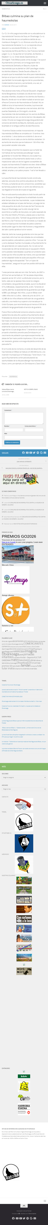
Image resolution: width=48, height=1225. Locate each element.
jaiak (21, 654)
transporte (34, 666)
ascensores (18, 641)
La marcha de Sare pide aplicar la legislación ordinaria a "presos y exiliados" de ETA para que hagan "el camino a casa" (23, 736)
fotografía (32, 649)
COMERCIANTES (33, 643)
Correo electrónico (30, 426)
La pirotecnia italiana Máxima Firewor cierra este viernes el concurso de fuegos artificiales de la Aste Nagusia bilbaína (24, 750)
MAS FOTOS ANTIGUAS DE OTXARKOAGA (25, 524)
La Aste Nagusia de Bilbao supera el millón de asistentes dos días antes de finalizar (22, 722)
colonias (20, 644)
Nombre (7, 426)
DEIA (4, 29)
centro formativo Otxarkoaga (10, 644)
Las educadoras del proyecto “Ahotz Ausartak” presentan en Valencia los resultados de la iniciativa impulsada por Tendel (22, 691)
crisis (24, 646)
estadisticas (20, 649)
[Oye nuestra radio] (37, 452)
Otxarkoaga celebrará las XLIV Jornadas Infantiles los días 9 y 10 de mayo (22, 701)
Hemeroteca (6, 9)
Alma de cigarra (7, 641)
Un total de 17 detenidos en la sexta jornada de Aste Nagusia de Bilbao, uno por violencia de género (24, 743)
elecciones (13, 649)
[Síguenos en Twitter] (34, 452)
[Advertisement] (9, 1018)
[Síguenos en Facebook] (23, 452)
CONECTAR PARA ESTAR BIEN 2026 (12, 696)
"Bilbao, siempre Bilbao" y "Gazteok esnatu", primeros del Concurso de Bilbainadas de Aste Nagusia (21, 729)
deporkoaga (5, 649)
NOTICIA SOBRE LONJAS (31, 389)
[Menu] (45, 3)
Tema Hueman (32, 1213)
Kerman (6, 25)
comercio (6, 646)
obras (33, 660)
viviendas (33, 669)
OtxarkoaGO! (24, 662)
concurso (13, 646)
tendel (25, 665)
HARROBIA (19, 651)
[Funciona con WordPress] (19, 1213)
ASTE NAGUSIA (28, 641)
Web (5, 433)
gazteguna (39, 649)
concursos (19, 646)
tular (39, 665)
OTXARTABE (36, 663)
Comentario (8, 410)
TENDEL (4, 681)
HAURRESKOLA (13, 376)
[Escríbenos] (45, 452)
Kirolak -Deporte (27, 657)
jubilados (17, 657)
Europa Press (6, 716)
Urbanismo (19, 669)
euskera (26, 649)
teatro (18, 666)
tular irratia (8, 668)
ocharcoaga (13, 663)
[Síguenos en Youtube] (27, 452)
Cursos (37, 646)
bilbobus (35, 641)
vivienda (26, 669)
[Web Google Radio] (41, 452)
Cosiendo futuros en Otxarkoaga (11, 685)
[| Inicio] (19, 3)
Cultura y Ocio (30, 646)
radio (14, 666)
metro (15, 660)
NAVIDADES (25, 660)
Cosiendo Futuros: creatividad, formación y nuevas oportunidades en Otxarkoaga (21, 707)
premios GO (7, 666)
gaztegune (7, 651)
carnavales (42, 641)
